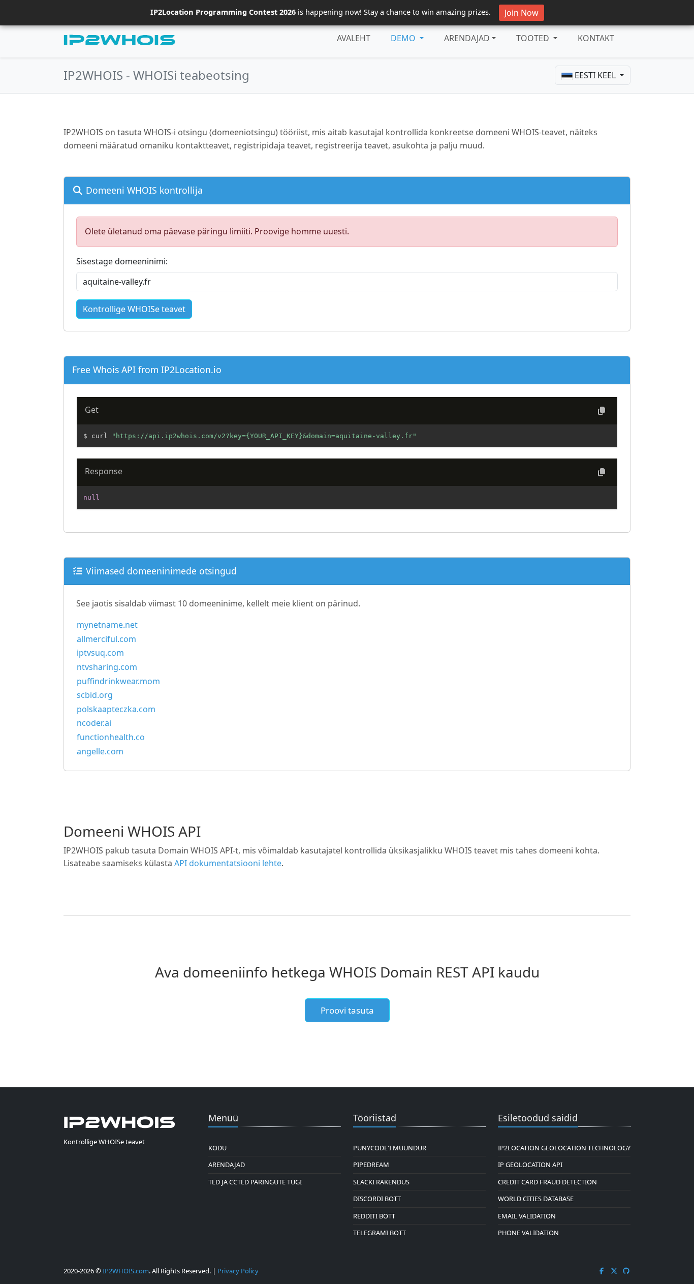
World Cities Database (536, 1198)
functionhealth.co (111, 737)
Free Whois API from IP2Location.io (147, 369)
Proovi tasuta (347, 1010)
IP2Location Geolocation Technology (564, 1147)
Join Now (521, 12)
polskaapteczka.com (116, 709)
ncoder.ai (94, 722)
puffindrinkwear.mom (118, 681)
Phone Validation (528, 1232)
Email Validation (527, 1215)
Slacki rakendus (381, 1181)
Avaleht (353, 38)
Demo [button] (404, 38)
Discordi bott (377, 1198)
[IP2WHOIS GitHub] (626, 1270)
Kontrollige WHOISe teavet (134, 309)
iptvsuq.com (100, 652)
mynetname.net (107, 624)
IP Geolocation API (530, 1164)
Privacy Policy (238, 1270)
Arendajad (467, 38)
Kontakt (596, 38)
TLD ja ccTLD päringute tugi (255, 1181)
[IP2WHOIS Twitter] (614, 1270)
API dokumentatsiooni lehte (227, 863)
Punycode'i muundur (389, 1147)
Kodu (217, 1147)
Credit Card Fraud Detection (547, 1181)
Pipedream (371, 1164)
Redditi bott (374, 1215)
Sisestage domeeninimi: (122, 261)
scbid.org (95, 694)
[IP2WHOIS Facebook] (601, 1270)
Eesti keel (595, 75)
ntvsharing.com (107, 666)
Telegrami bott (379, 1232)
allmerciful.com (106, 639)
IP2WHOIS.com (126, 1270)
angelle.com (100, 751)
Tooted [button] (533, 38)
